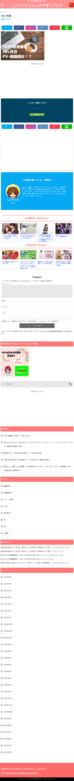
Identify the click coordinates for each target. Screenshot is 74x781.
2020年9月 (7, 644)
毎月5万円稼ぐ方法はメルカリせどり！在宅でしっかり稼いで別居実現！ (25, 563)
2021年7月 (7, 584)
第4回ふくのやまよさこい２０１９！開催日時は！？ (63, 235)
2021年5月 (7, 590)
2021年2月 (7, 611)
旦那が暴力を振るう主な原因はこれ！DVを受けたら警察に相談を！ (63, 263)
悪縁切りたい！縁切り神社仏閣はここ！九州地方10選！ (45, 262)
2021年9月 (7, 577)
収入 (5, 526)
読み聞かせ (8, 513)
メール (5, 307)
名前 (4, 300)
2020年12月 (8, 624)
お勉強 (6, 533)
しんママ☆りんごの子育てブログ (37, 5)
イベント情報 (8, 499)
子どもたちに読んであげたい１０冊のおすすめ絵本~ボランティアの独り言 (27, 236)
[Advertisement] (37, 84)
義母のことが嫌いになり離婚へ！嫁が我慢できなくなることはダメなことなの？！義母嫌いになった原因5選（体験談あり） (38, 468)
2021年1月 (7, 617)
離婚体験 (7, 486)
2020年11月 (8, 631)
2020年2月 (7, 685)
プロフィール (41, 768)
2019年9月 (7, 718)
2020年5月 (7, 671)
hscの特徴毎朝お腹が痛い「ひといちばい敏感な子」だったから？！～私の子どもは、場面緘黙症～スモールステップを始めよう (45, 238)
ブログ (6, 506)
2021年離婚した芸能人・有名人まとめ (10, 262)
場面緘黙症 (8, 493)
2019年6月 (7, 739)
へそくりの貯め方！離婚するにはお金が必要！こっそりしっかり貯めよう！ (10, 236)
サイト (4, 313)
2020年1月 (7, 691)
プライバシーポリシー (28, 768)
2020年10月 (8, 638)
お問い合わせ (5, 768)
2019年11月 (8, 705)
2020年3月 (7, 678)
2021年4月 (7, 597)
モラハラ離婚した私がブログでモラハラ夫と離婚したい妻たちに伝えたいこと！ (19, 773)
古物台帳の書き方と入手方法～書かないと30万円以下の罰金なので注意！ (26, 547)
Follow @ (37, 108)
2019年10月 (8, 712)
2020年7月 (7, 658)
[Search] (70, 384)
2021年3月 (7, 604)
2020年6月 (7, 665)
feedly (37, 114)
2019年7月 (7, 732)
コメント (5, 284)
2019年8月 (7, 725)
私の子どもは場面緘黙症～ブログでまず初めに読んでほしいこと (22, 555)
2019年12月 (8, 698)
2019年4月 (7, 752)
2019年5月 (7, 745)
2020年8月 (7, 651)
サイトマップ (16, 768)
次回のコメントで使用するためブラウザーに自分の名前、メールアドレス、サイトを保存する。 (31, 321)
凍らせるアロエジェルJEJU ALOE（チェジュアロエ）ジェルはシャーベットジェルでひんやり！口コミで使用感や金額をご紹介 (27, 265)
